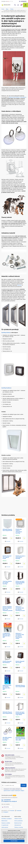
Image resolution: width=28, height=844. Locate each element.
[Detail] (11, 538)
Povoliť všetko (14, 840)
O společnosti (4, 825)
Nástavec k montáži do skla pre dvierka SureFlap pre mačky (20, 636)
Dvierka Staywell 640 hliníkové (7, 662)
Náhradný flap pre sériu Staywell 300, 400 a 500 (20, 739)
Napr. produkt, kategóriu (11, 26)
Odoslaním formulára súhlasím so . (14, 789)
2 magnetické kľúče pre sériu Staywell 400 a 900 (6, 635)
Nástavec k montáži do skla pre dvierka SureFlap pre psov (20, 608)
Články (11, 9)
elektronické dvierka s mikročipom (17, 97)
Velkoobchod (17, 825)
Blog (7, 9)
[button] (15, 5)
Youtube (12, 810)
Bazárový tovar (18, 823)
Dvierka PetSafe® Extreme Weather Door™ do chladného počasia (7, 608)
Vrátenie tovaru (18, 818)
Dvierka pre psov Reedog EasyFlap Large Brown (20, 582)
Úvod (2, 9)
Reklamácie (4, 820)
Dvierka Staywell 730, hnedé (20, 662)
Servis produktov (18, 820)
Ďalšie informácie (20, 838)
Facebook (19, 810)
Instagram (5, 812)
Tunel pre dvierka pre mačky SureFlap (7, 582)
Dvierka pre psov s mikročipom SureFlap (20, 557)
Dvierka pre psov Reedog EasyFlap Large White (20, 713)
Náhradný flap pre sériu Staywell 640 (7, 712)
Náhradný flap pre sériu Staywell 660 (20, 686)
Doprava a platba (5, 823)
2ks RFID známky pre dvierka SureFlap (7, 739)
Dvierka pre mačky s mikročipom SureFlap (19, 531)
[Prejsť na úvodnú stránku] (5, 5)
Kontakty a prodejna (6, 818)
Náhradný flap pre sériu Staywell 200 (7, 530)
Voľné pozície (4, 827)
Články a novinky (18, 827)
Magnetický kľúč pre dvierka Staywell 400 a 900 (7, 687)
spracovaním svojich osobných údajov (14, 790)
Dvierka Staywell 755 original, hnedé (7, 557)
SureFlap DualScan (6, 387)
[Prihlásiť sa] (18, 5)
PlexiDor (19, 285)
